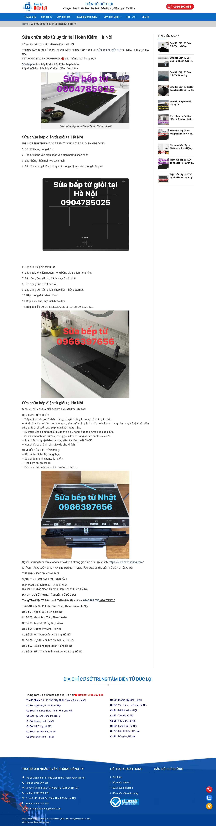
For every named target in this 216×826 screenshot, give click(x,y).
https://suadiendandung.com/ (126, 562)
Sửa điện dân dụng (87, 17)
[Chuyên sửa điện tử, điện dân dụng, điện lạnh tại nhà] (36, 6)
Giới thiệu (46, 17)
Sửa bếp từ (28, 64)
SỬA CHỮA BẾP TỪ (108, 50)
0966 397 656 (95, 694)
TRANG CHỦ (30, 17)
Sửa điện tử (63, 17)
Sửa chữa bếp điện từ (40, 137)
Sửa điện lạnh (111, 17)
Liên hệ (145, 17)
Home (25, 23)
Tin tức (130, 17)
